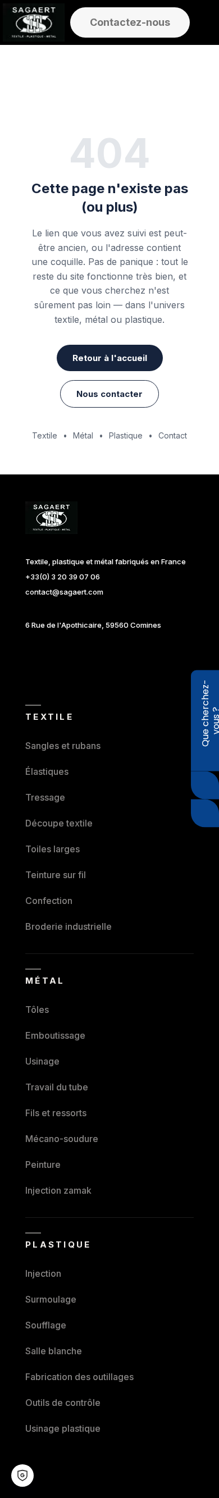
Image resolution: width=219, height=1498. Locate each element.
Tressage (45, 797)
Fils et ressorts (55, 1112)
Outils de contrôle (63, 1402)
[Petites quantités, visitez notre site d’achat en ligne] (205, 814)
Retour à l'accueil (109, 358)
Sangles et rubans (63, 745)
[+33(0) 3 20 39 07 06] (205, 785)
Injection (43, 1273)
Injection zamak (58, 1190)
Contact (172, 435)
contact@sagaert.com (64, 591)
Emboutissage (55, 1035)
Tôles (37, 1009)
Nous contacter (109, 394)
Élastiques (47, 771)
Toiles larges (52, 849)
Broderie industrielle (68, 926)
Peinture (43, 1164)
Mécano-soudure (61, 1138)
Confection (48, 900)
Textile (44, 435)
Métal (83, 435)
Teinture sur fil (55, 874)
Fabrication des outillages (79, 1376)
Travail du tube (56, 1087)
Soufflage (45, 1325)
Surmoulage (50, 1299)
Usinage (42, 1061)
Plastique (126, 435)
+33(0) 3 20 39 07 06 (62, 576)
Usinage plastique (63, 1428)
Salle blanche (53, 1351)
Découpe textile (59, 823)
